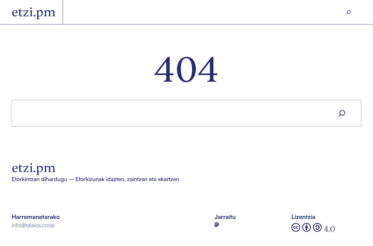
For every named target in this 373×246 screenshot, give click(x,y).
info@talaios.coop (33, 225)
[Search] (348, 12)
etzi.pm (34, 12)
